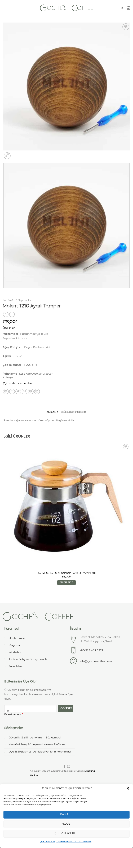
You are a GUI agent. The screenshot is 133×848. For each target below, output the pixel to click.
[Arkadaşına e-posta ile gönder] (24, 391)
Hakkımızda (17, 638)
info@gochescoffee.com (96, 661)
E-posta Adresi (13, 714)
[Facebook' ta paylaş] (12, 391)
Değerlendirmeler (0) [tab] (73, 412)
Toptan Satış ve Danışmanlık (28, 659)
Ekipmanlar (24, 300)
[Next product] (5, 314)
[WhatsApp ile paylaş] (6, 391)
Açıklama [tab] (52, 412)
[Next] (15, 153)
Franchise (15, 666)
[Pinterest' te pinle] (31, 391)
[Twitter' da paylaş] (18, 391)
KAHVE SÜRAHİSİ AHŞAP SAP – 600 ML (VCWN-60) (67, 573)
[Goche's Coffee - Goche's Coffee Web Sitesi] (66, 7)
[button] (128, 788)
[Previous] (4, 291)
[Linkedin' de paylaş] (37, 391)
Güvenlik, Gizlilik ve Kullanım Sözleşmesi (35, 737)
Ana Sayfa (8, 300)
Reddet (66, 824)
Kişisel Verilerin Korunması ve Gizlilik (73, 842)
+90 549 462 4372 (91, 650)
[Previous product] (12, 314)
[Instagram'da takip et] (68, 766)
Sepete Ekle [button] (66, 582)
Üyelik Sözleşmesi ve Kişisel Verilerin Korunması (40, 751)
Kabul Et (66, 814)
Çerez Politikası (47, 842)
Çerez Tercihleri (66, 833)
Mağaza (14, 645)
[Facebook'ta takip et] (64, 766)
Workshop (15, 652)
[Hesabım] (122, 8)
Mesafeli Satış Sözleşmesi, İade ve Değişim (37, 744)
